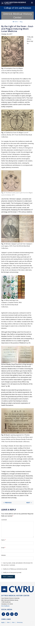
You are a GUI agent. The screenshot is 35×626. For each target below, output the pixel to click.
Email (3, 548)
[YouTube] (16, 614)
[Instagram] (12, 614)
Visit (13, 622)
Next (28, 503)
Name (3, 540)
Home (16, 21)
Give (8, 622)
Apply (3, 622)
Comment (4, 520)
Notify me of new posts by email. (12, 572)
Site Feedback (5, 606)
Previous (8, 503)
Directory (20, 622)
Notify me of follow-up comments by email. (15, 569)
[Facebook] (3, 614)
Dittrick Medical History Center (17, 15)
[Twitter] (7, 614)
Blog (21, 21)
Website (3, 555)
